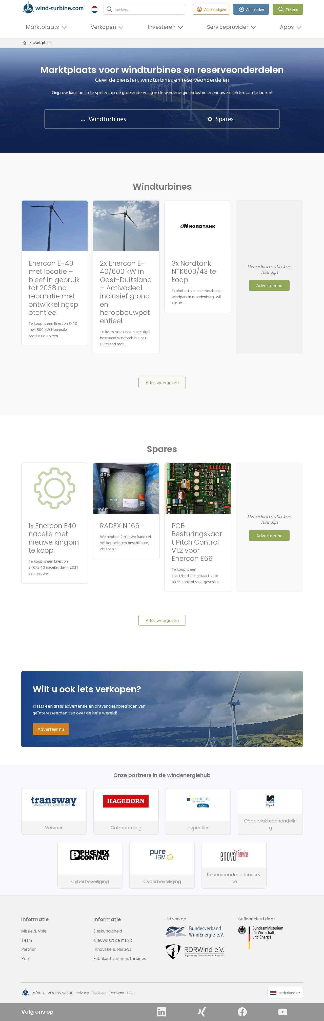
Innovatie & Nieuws (112, 949)
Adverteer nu (269, 285)
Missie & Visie (33, 931)
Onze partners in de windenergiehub (162, 775)
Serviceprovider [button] (227, 27)
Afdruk (38, 992)
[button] (94, 9)
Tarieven (99, 992)
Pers (25, 958)
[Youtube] (282, 1011)
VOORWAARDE (60, 992)
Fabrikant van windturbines (119, 958)
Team (26, 940)
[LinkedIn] (161, 1011)
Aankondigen (215, 9)
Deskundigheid (107, 931)
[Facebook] (242, 1011)
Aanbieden (255, 9)
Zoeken (292, 9)
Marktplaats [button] (42, 27)
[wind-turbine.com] (24, 42)
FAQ (130, 992)
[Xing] (202, 1011)
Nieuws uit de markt (112, 940)
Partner (28, 949)
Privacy (82, 992)
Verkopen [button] (103, 27)
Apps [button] (287, 27)
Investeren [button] (161, 27)
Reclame (117, 992)
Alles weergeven (162, 382)
